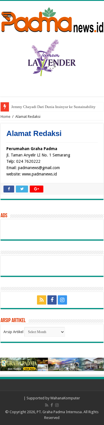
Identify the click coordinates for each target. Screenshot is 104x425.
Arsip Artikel (13, 332)
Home (5, 116)
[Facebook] (52, 300)
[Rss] (41, 300)
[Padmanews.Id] (52, 19)
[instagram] (62, 300)
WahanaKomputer (65, 398)
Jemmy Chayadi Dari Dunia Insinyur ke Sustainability (53, 107)
